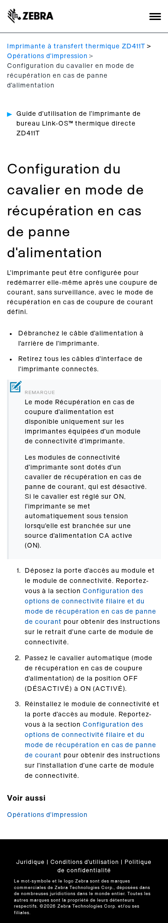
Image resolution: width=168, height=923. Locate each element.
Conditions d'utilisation (84, 862)
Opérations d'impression (47, 56)
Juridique (30, 862)
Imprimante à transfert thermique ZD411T (76, 46)
